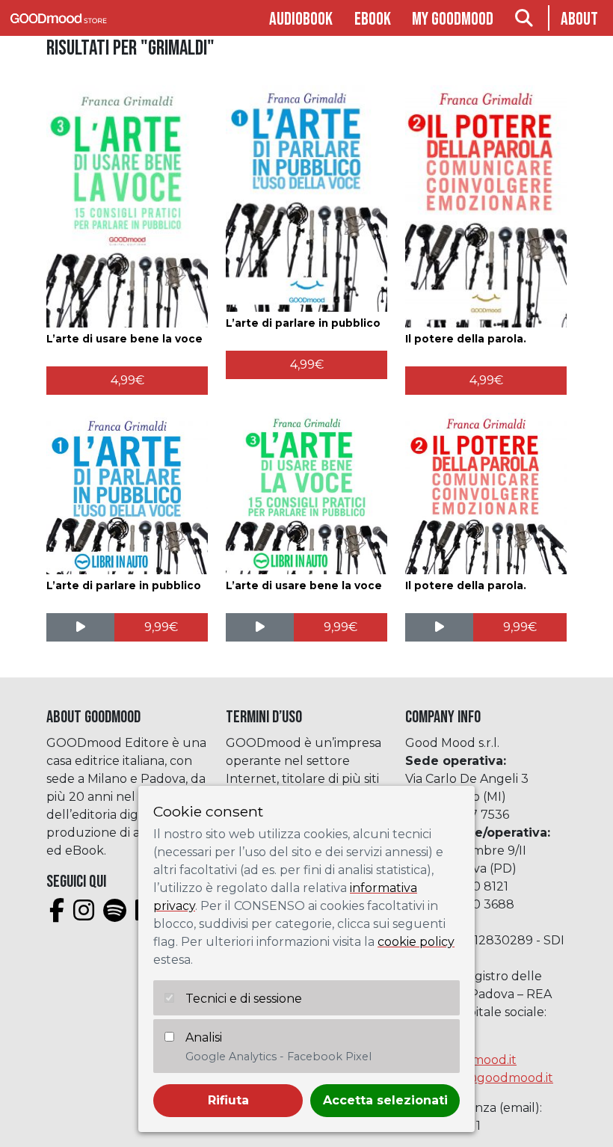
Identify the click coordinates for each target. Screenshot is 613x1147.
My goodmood (452, 19)
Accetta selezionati (385, 1100)
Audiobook (301, 19)
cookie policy (416, 942)
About (579, 19)
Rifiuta (228, 1100)
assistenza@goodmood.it (479, 1078)
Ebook (372, 19)
